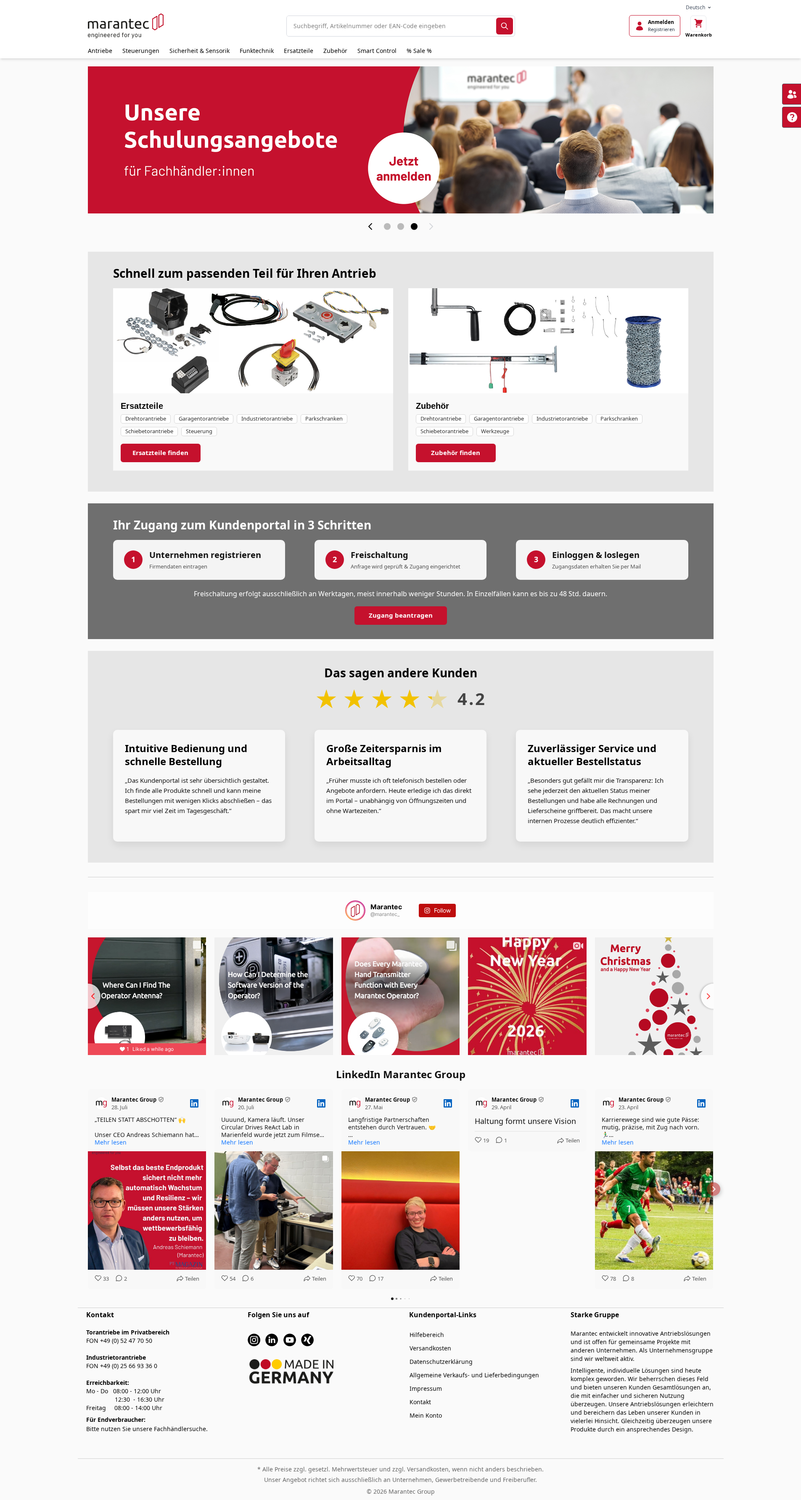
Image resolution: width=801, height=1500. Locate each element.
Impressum (426, 1388)
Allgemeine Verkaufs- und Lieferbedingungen (474, 1375)
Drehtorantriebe (145, 418)
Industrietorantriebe (267, 418)
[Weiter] (431, 226)
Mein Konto (426, 1415)
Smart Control (377, 51)
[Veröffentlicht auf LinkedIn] (194, 1103)
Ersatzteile (298, 51)
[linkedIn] (271, 1339)
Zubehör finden (455, 452)
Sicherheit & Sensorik (199, 51)
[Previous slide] (87, 996)
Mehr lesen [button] (111, 1142)
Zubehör (335, 51)
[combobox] (391, 26)
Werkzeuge (495, 431)
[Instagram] (254, 1339)
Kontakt (420, 1402)
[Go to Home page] (126, 25)
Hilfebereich (427, 1335)
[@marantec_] (355, 910)
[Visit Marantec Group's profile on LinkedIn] (103, 1103)
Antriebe (100, 51)
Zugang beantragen (401, 615)
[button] (88, 1189)
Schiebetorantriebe (149, 431)
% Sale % (419, 51)
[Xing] (307, 1339)
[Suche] (504, 26)
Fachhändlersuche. (181, 1429)
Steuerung (199, 431)
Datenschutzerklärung (441, 1362)
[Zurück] (370, 226)
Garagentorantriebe (204, 418)
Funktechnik (257, 51)
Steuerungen (140, 51)
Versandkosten (430, 1348)
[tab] (387, 226)
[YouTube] (289, 1339)
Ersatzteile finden (160, 452)
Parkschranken (324, 418)
